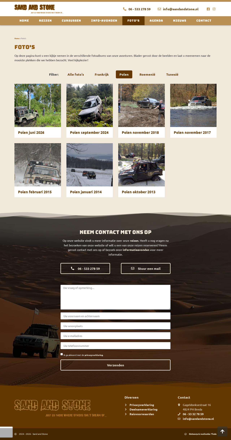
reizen (134, 240)
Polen (124, 74)
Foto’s (133, 21)
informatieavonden (136, 250)
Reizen (45, 21)
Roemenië (147, 74)
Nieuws (179, 21)
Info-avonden (104, 21)
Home (24, 21)
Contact (204, 21)
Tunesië (172, 74)
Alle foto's (75, 74)
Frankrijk (102, 74)
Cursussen (71, 21)
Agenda (156, 21)
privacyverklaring (94, 355)
